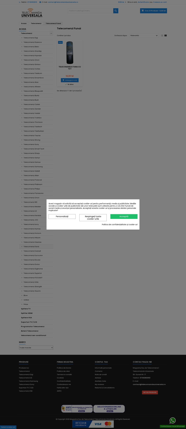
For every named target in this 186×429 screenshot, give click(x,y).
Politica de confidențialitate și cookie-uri (120, 225)
